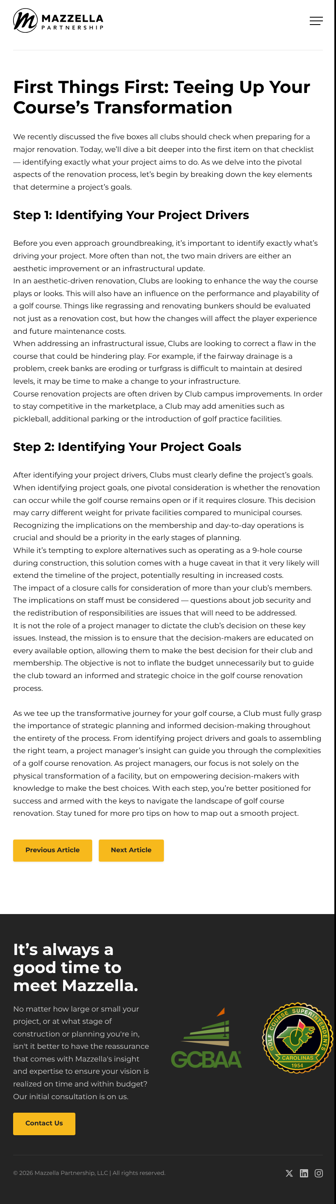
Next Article (131, 850)
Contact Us (44, 1123)
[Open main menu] (316, 21)
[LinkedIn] (304, 1173)
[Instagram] (319, 1173)
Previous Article (52, 850)
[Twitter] (289, 1173)
